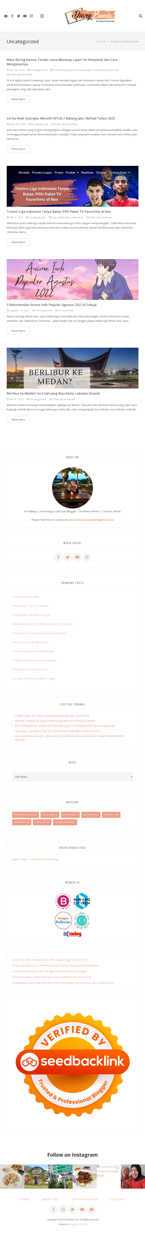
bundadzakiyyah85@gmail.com (93, 520)
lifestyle (108, 814)
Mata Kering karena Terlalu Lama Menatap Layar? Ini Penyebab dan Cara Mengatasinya (65, 725)
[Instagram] (31, 16)
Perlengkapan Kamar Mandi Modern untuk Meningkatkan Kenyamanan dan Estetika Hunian (63, 982)
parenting (19, 822)
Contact (118, 1199)
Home (24, 1199)
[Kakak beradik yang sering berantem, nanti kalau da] (36, 1176)
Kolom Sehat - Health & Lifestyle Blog (35, 859)
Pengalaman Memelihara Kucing (30, 669)
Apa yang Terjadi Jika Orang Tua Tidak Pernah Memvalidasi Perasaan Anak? (58, 731)
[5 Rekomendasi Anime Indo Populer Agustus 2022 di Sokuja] (72, 279)
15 (66, 310)
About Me (50, 1199)
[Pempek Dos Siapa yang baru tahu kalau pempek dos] (12, 1176)
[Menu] (42, 16)
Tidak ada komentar (21, 74)
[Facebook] (12, 16)
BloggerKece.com (78, 1224)
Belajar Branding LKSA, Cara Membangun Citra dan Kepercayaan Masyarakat (55, 965)
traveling (39, 822)
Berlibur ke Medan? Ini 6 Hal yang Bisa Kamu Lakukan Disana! (53, 393)
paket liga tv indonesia (70, 217)
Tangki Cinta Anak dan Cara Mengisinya (34, 660)
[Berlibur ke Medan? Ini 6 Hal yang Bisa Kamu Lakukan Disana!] (72, 368)
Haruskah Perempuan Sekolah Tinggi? (33, 678)
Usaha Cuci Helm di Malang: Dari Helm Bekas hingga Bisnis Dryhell (49, 959)
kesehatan (88, 814)
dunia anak (48, 814)
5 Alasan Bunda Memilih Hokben (30, 642)
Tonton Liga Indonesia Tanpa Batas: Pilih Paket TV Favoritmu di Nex (59, 211)
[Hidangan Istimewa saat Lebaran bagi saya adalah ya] (84, 1176)
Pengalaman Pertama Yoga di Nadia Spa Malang (39, 633)
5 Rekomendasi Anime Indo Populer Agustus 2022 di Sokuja (52, 305)
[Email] (6, 16)
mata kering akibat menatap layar (73, 70)
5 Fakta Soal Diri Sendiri (25, 596)
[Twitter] (18, 16)
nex (55, 217)
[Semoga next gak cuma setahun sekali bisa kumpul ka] (60, 1176)
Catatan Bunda (84, 1199)
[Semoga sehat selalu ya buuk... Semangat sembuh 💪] (133, 1176)
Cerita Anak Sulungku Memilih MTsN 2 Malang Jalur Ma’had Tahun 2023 (61, 118)
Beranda (101, 41)
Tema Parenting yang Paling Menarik (33, 651)
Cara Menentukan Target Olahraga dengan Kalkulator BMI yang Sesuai (51, 977)
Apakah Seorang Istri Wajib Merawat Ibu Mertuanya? (42, 624)
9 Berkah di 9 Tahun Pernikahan (30, 605)
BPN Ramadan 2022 (24, 814)
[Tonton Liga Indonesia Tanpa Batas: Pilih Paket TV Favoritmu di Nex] (72, 186)
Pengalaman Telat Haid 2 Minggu (31, 614)
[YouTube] (25, 16)
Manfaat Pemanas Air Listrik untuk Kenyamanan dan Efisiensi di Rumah (55, 721)
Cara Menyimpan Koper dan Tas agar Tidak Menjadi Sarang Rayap (49, 971)
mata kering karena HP (106, 70)
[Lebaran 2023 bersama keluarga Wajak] (109, 1176)
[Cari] (140, 16)
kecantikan (68, 814)
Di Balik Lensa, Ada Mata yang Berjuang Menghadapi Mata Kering (52, 715)
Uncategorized (39, 70)
